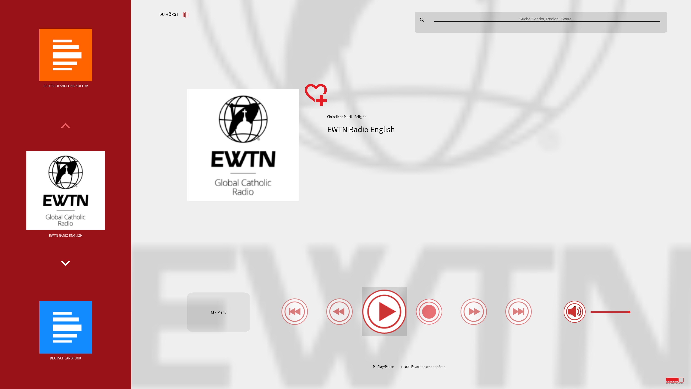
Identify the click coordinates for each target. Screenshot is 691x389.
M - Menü (218, 312)
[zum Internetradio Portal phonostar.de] (675, 383)
